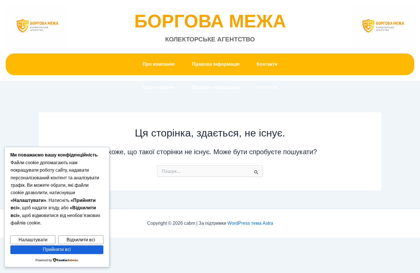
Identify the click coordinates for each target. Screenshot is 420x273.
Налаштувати (33, 239)
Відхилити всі (81, 239)
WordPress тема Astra (250, 223)
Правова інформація (215, 64)
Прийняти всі (57, 249)
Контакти (267, 64)
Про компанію (159, 64)
